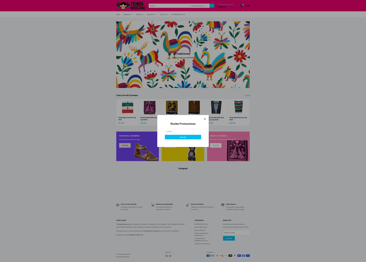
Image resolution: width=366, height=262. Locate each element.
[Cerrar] (205, 118)
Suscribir (183, 137)
